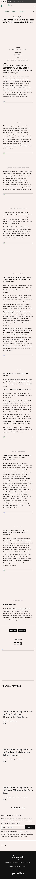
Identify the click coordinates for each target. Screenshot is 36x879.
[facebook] (15, 643)
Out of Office (13, 630)
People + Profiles (22, 50)
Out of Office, (13, 50)
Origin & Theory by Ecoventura (18, 609)
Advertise (17, 866)
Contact (24, 866)
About (11, 866)
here (25, 620)
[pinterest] (21, 643)
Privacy (4, 845)
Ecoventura (15, 81)
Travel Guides (22, 630)
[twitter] (18, 643)
